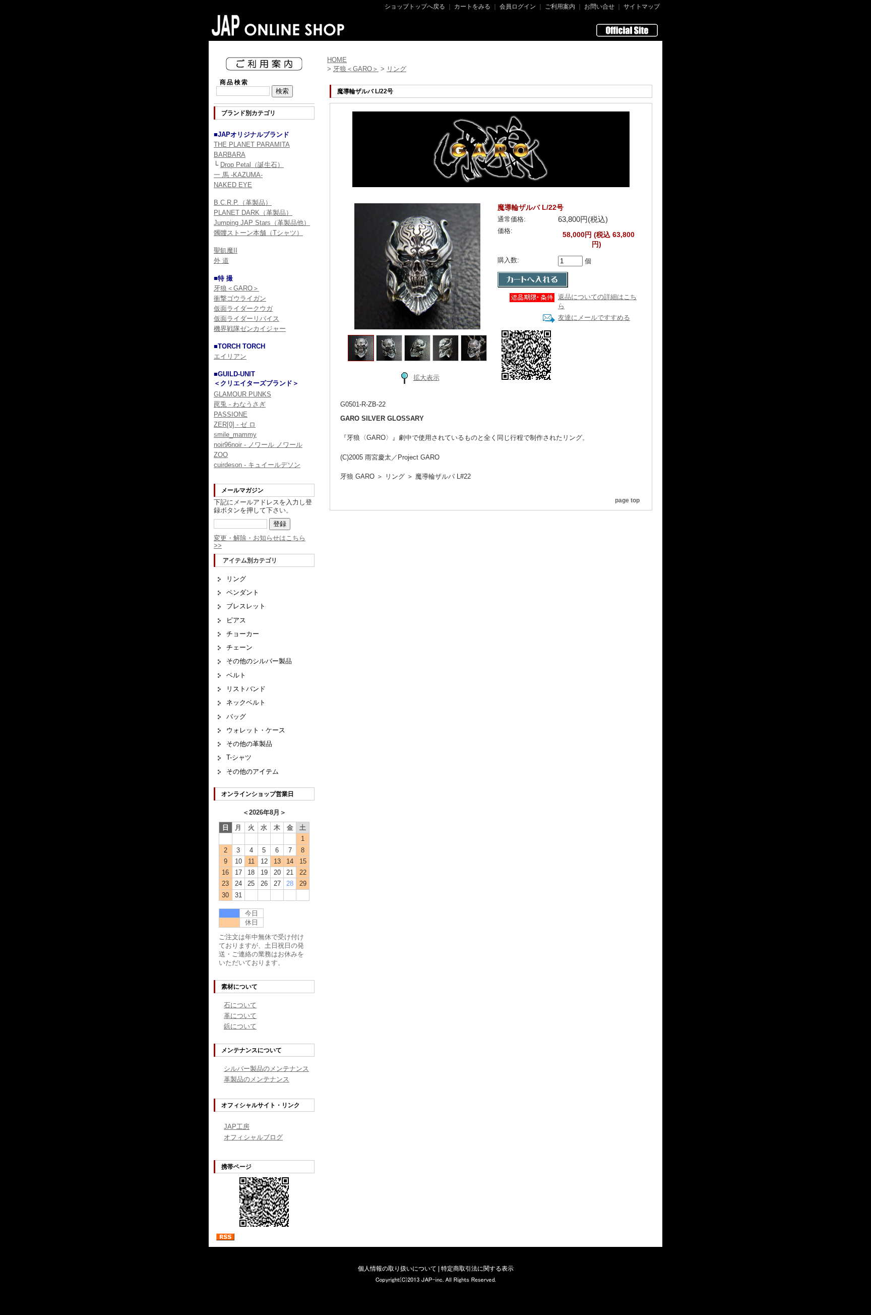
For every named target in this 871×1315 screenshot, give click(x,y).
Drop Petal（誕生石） (252, 164)
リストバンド (246, 689)
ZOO (221, 455)
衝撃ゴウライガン (240, 298)
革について (240, 1015)
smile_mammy (235, 434)
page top (627, 500)
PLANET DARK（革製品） (253, 212)
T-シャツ (239, 757)
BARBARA (229, 154)
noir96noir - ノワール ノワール (258, 444)
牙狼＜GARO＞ (236, 288)
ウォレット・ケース (255, 730)
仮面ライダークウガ (243, 308)
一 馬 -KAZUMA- (238, 175)
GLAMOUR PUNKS (242, 394)
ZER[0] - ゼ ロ (235, 424)
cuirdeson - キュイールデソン (257, 465)
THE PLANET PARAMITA (252, 144)
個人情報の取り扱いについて (397, 1268)
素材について (239, 986)
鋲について (240, 1026)
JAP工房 (237, 1126)
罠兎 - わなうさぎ (240, 404)
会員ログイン (518, 6)
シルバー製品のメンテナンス (266, 1068)
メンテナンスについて (251, 1050)
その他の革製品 (249, 744)
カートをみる (472, 6)
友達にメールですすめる (594, 317)
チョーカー (242, 634)
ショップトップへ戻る (415, 6)
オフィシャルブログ (253, 1137)
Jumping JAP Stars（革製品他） (262, 222)
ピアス (236, 620)
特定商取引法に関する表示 (477, 1268)
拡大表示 (426, 377)
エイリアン (230, 356)
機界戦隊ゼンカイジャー (250, 328)
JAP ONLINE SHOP (278, 25)
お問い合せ (599, 6)
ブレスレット (246, 606)
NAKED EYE (233, 185)
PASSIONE (230, 414)
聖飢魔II (225, 250)
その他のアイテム (252, 771)
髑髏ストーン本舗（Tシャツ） (258, 233)
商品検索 (234, 82)
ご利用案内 (560, 6)
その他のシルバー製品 (259, 661)
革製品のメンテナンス (256, 1079)
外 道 (221, 260)
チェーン (239, 647)
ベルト (236, 675)
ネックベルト (246, 702)
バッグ (236, 716)
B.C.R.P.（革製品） (243, 202)
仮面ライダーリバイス (246, 318)
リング (236, 579)
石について (240, 1005)
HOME (337, 60)
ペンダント (242, 592)
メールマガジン (242, 490)
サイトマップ (642, 6)
